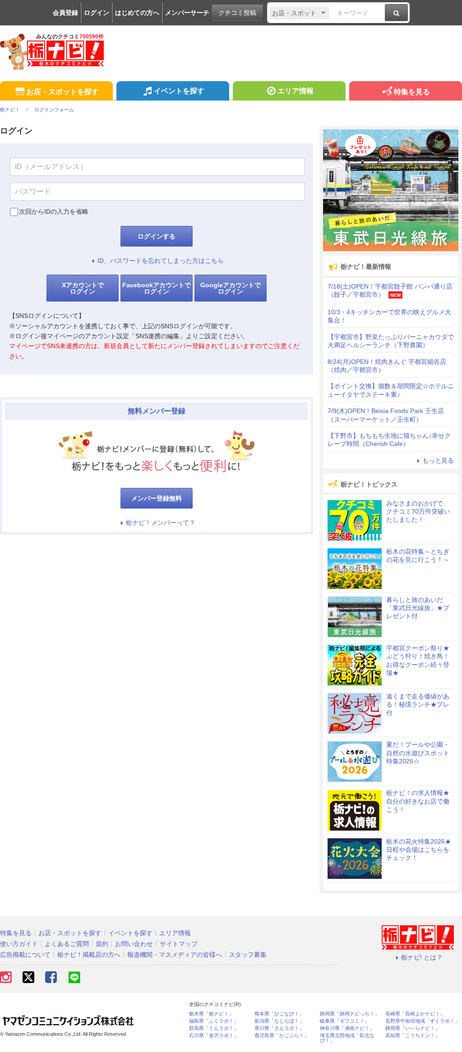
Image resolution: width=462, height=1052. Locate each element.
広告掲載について (25, 954)
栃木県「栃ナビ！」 (211, 1013)
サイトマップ (179, 943)
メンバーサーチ (187, 12)
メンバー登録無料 (156, 498)
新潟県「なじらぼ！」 (279, 1021)
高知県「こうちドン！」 (412, 1035)
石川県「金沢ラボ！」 (214, 1035)
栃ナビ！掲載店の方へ (88, 954)
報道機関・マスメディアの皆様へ (174, 954)
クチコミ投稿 (237, 12)
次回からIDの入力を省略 (53, 211)
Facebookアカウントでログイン (156, 288)
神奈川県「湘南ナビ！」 (347, 1028)
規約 (102, 943)
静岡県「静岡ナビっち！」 (349, 1013)
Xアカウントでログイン (83, 288)
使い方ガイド (19, 943)
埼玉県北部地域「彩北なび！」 (347, 1038)
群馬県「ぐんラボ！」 (214, 1028)
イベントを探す (179, 91)
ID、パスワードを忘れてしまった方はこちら (160, 260)
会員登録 (65, 12)
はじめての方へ (137, 12)
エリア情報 (295, 91)
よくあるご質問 (67, 943)
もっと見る (438, 460)
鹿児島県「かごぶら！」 (281, 1035)
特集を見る (412, 92)
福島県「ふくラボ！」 (214, 1021)
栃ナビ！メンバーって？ (160, 522)
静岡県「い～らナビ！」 (412, 1028)
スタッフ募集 (248, 954)
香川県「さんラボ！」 (279, 1028)
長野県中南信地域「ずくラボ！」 (422, 1021)
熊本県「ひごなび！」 (279, 1013)
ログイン (96, 12)
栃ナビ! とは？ (422, 957)
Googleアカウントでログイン (230, 288)
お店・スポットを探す (63, 92)
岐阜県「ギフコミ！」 (345, 1021)
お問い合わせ (134, 943)
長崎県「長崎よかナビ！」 (415, 1013)
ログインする (157, 236)
